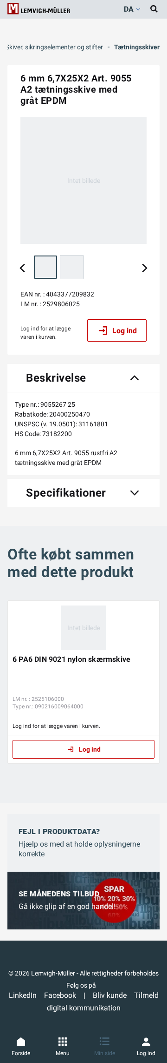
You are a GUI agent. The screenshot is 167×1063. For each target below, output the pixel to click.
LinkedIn (23, 995)
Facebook (60, 995)
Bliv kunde (110, 995)
